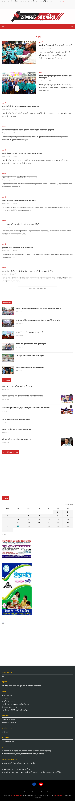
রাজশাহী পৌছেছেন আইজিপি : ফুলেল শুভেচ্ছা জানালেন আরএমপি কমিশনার (22, 153)
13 (39, 519)
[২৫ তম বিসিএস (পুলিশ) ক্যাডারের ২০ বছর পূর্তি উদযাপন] (8, 335)
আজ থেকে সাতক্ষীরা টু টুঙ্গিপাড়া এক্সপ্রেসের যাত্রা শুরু (16, 419)
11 (18, 519)
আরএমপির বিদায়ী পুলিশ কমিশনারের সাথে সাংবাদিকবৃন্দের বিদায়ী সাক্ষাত (20, 106)
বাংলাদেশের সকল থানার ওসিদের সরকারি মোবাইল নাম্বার (17, 386)
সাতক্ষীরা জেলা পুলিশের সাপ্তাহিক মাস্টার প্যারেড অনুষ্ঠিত (31, 344)
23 (68, 523)
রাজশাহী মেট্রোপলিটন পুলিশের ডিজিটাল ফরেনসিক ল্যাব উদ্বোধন (19, 200)
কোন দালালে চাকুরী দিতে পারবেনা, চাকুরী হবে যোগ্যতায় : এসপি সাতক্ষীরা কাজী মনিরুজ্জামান (26, 408)
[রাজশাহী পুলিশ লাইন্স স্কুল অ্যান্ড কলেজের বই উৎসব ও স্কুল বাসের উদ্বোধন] (19, 83)
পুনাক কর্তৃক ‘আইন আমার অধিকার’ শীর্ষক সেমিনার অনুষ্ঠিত (17, 247)
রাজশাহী (41, 42)
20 (39, 523)
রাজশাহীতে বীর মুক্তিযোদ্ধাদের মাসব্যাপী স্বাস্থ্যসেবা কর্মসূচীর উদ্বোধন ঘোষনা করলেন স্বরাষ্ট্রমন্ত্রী (28, 130)
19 (29, 523)
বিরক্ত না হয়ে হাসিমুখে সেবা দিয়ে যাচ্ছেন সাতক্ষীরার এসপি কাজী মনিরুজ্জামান (22, 396)
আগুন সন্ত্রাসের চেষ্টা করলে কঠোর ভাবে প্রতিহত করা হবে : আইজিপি (20, 224)
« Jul (4, 534)
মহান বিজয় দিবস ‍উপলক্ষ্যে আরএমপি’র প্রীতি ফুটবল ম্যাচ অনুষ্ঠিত (19, 177)
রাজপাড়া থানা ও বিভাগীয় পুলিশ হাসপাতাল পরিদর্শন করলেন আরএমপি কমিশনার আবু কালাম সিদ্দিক (27, 271)
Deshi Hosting (59, 795)
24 (7, 526)
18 (18, 523)
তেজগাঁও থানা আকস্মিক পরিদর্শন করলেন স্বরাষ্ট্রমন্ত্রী (30, 367)
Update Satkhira (16, 795)
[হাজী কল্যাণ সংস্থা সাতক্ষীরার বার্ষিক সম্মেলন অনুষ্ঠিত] (8, 358)
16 (68, 519)
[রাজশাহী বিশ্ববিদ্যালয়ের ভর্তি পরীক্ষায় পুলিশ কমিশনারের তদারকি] (19, 52)
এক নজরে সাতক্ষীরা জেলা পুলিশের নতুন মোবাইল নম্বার (16, 429)
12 (29, 519)
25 (18, 526)
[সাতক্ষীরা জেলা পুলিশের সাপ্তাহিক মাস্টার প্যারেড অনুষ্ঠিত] (8, 346)
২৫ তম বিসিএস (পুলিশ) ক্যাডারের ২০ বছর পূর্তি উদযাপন (31, 332)
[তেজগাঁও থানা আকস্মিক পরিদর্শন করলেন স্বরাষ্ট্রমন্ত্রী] (8, 370)
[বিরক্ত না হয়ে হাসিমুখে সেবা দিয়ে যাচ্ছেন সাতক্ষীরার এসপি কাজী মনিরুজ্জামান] (67, 399)
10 (7, 519)
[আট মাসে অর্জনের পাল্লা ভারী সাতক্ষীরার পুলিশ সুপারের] (67, 442)
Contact (34, 792)
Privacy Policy (46, 792)
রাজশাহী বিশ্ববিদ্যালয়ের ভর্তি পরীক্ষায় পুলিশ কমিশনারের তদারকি (55, 45)
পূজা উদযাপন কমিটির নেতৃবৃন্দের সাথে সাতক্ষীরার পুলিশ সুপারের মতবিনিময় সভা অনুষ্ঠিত (38, 320)
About (26, 792)
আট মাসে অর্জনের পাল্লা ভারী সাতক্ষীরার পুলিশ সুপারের (16, 439)
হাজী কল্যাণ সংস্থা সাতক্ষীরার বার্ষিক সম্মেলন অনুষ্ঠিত (30, 356)
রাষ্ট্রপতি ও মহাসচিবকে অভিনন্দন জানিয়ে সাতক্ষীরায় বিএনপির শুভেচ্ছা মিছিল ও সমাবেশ (38, 308)
